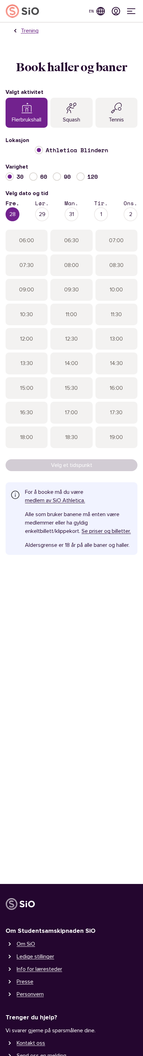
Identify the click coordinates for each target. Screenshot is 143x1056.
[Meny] (131, 11)
